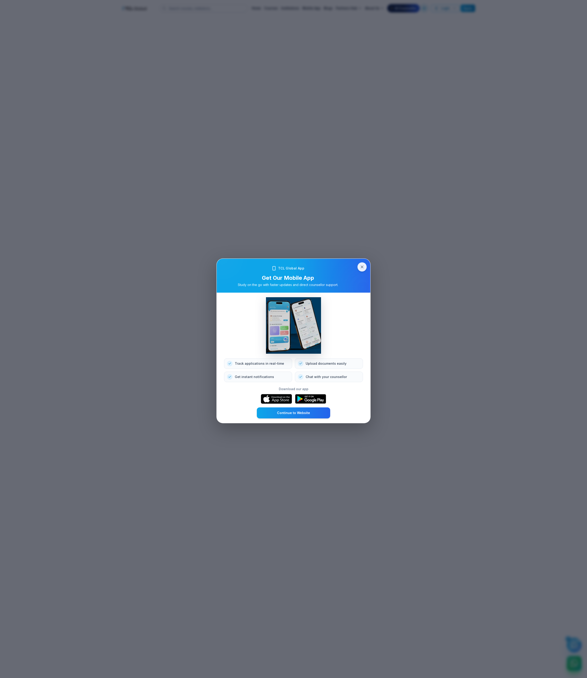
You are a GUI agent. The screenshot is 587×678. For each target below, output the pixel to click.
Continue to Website (293, 413)
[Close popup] (362, 267)
